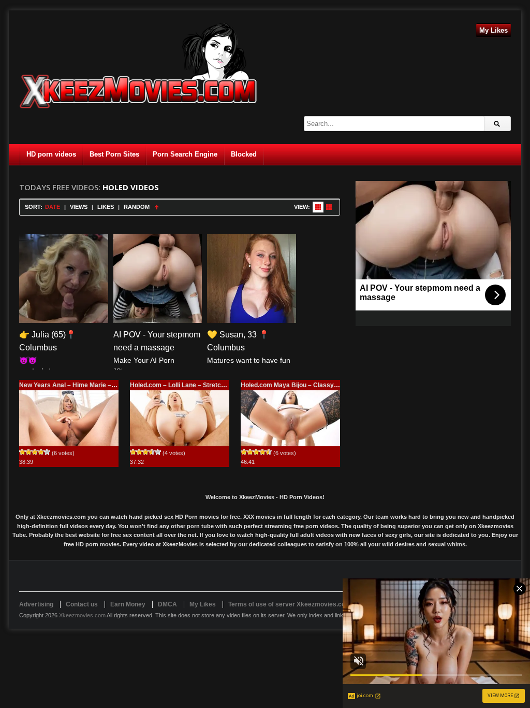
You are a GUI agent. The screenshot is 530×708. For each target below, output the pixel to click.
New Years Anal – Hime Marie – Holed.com (81, 385)
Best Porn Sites (114, 154)
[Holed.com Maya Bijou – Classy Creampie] (290, 418)
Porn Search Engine (185, 154)
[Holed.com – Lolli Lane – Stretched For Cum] (179, 418)
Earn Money (127, 604)
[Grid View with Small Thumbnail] (318, 207)
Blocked (244, 154)
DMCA (167, 604)
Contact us (82, 604)
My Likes (493, 30)
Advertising (36, 604)
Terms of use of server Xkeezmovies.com (289, 604)
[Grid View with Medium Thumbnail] (328, 207)
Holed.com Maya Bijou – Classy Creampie (302, 385)
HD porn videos (51, 154)
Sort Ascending (156, 207)
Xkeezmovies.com (82, 615)
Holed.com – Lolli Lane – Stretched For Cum (194, 385)
